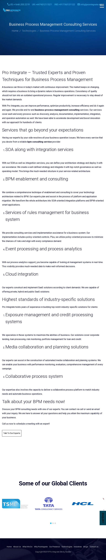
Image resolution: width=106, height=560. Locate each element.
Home (15, 30)
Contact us (94, 547)
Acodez (68, 552)
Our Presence (54, 547)
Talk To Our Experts (11, 433)
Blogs (85, 547)
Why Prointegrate (41, 547)
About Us (17, 547)
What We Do (27, 547)
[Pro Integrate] (11, 10)
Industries (78, 547)
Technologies (29, 30)
